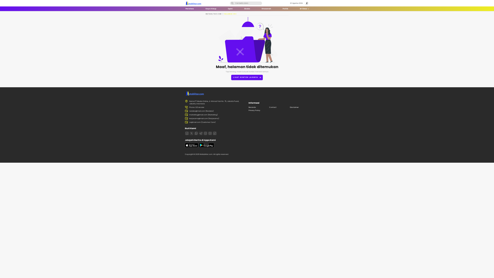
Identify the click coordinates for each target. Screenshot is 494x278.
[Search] (232, 3)
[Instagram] (205, 133)
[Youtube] (210, 133)
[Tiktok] (215, 133)
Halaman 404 (230, 14)
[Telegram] (201, 133)
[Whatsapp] (196, 133)
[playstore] (206, 147)
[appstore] (191, 147)
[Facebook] (187, 133)
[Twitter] (191, 133)
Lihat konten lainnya (245, 77)
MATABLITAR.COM (214, 14)
